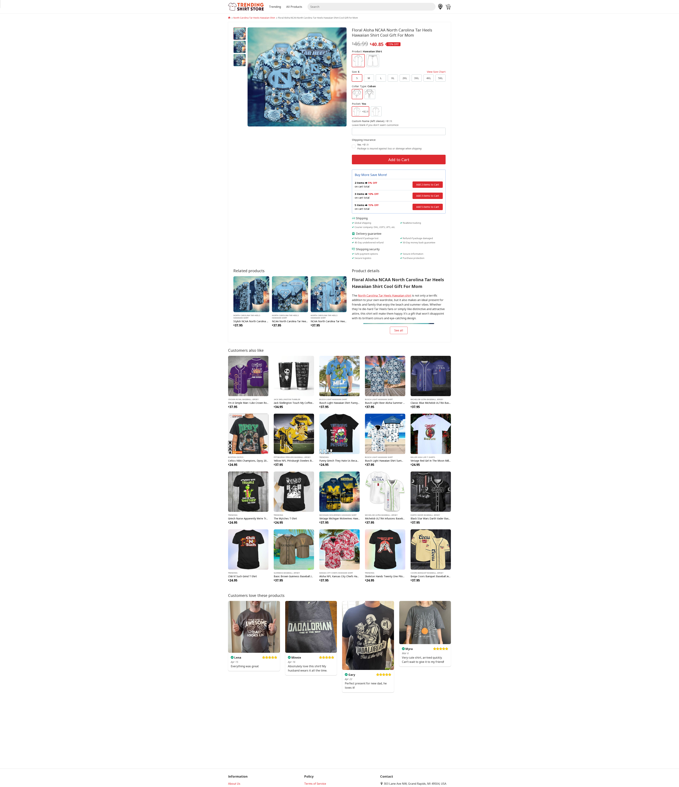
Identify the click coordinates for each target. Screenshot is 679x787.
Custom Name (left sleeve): (375, 123)
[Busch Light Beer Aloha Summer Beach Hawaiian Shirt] (385, 376)
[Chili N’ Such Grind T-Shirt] (248, 549)
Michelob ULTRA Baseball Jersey (427, 399)
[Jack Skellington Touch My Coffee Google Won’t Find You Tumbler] (294, 376)
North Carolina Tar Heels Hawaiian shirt (384, 295)
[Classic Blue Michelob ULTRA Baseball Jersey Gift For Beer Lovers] (431, 376)
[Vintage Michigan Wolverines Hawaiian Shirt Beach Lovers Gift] (339, 491)
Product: (367, 51)
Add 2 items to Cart (427, 184)
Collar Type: (364, 86)
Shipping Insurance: (364, 139)
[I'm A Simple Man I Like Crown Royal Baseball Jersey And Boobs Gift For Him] (248, 376)
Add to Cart (398, 159)
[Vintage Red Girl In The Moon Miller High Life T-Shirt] (431, 433)
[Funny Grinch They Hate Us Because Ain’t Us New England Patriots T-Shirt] (339, 433)
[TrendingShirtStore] (229, 17)
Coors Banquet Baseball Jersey (427, 572)
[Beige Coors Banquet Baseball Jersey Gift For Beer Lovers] (431, 549)
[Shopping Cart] (448, 7)
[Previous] (262, 76)
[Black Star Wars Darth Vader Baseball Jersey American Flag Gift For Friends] (431, 491)
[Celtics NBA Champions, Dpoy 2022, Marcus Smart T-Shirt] (248, 433)
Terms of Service (315, 784)
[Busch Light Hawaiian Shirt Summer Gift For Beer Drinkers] (385, 433)
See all (398, 330)
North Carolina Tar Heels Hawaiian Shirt (254, 17)
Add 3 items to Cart (427, 195)
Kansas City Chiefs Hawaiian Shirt (336, 572)
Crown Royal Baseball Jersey (243, 399)
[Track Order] (440, 7)
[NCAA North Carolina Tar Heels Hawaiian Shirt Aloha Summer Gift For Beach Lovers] (329, 294)
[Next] (332, 76)
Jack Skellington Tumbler (287, 399)
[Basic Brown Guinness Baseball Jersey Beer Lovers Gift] (294, 549)
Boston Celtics (235, 457)
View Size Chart (436, 71)
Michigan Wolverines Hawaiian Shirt (337, 515)
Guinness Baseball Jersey (287, 572)
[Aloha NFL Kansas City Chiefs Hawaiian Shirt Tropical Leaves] (339, 549)
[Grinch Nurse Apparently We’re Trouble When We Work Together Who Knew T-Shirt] (248, 491)
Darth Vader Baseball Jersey (425, 515)
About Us (234, 784)
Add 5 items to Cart (427, 207)
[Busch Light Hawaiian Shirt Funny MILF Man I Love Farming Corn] (339, 376)
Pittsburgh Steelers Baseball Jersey (292, 457)
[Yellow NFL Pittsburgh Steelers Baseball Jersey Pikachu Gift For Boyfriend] (294, 433)
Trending (324, 457)
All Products (294, 7)
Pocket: (359, 103)
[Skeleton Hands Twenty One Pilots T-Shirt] (385, 549)
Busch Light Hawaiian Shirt (333, 399)
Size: (399, 71)
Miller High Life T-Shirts (423, 457)
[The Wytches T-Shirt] (294, 491)
